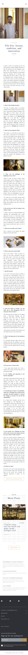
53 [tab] (14, 512)
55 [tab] (23, 512)
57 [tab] (9, 513)
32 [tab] (9, 505)
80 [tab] (23, 520)
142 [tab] (9, 541)
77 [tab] (9, 520)
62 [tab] (9, 515)
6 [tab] (5, 497)
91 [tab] (5, 525)
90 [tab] (23, 523)
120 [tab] (23, 533)
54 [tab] (19, 512)
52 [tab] (9, 512)
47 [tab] (9, 510)
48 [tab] (14, 510)
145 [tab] (23, 541)
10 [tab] (23, 497)
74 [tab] (19, 518)
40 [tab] (23, 507)
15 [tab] (23, 499)
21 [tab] (5, 502)
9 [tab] (19, 497)
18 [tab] (14, 500)
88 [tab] (14, 523)
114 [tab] (19, 531)
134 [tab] (19, 538)
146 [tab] (14, 543)
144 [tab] (19, 541)
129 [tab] (19, 536)
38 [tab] (14, 507)
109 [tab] (19, 530)
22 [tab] (9, 502)
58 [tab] (14, 513)
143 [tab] (14, 541)
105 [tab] (23, 528)
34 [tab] (19, 505)
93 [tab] (14, 525)
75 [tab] (23, 518)
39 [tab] (19, 507)
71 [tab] (5, 518)
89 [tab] (19, 523)
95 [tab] (23, 525)
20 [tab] (23, 500)
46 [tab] (5, 510)
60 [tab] (23, 513)
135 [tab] (23, 538)
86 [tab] (5, 523)
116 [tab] (5, 533)
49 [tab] (19, 510)
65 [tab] (23, 515)
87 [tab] (9, 523)
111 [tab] (5, 531)
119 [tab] (19, 533)
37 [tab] (9, 507)
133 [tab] (14, 538)
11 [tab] (5, 499)
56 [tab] (5, 513)
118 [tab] (14, 533)
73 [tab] (14, 518)
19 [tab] (19, 500)
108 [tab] (14, 530)
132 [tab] (9, 538)
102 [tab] (9, 528)
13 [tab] (14, 499)
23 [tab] (14, 502)
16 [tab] (5, 500)
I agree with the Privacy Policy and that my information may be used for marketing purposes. (15, 646)
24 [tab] (19, 502)
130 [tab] (23, 536)
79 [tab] (19, 520)
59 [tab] (19, 513)
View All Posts (14, 547)
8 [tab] (14, 497)
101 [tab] (5, 528)
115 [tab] (23, 531)
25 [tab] (23, 502)
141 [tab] (5, 541)
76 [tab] (5, 520)
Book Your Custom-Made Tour (14, 479)
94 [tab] (19, 525)
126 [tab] (5, 536)
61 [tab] (5, 515)
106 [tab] (5, 530)
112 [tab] (9, 531)
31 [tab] (5, 505)
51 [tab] (5, 512)
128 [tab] (14, 536)
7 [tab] (9, 497)
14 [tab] (19, 499)
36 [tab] (5, 507)
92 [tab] (9, 525)
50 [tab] (23, 510)
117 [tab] (9, 533)
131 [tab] (5, 538)
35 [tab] (23, 505)
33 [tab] (14, 505)
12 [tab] (9, 499)
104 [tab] (19, 528)
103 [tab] (14, 528)
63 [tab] (14, 515)
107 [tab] (9, 530)
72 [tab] (9, 518)
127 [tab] (9, 536)
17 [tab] (9, 500)
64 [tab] (19, 515)
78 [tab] (14, 520)
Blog (3, 616)
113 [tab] (14, 531)
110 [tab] (23, 530)
